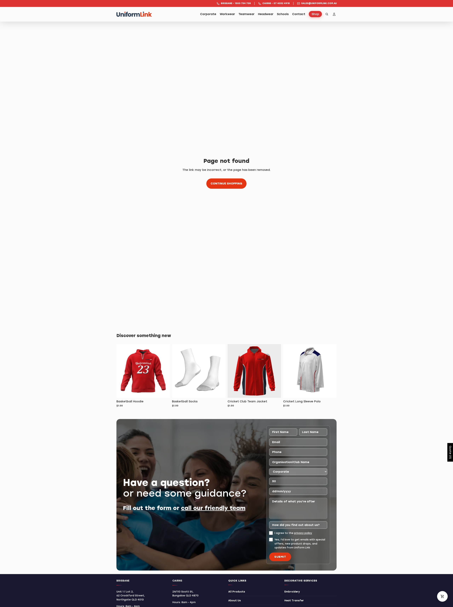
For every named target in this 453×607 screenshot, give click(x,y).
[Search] (327, 14)
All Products (236, 591)
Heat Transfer (294, 600)
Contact (298, 14)
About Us (234, 600)
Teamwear (246, 14)
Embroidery (292, 591)
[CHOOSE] (275, 392)
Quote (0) (450, 452)
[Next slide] (331, 371)
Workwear (227, 14)
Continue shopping (226, 183)
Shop (315, 14)
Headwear (265, 14)
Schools (283, 14)
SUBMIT (280, 556)
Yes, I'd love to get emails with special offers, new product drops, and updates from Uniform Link (299, 543)
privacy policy (303, 533)
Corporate (208, 14)
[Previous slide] (288, 371)
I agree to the (293, 533)
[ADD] (164, 392)
